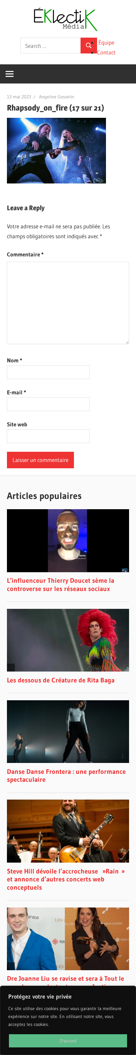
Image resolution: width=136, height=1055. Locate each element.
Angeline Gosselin (56, 97)
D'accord (68, 1041)
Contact (106, 52)
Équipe (106, 42)
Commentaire (25, 254)
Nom (14, 360)
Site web (17, 424)
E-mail (16, 392)
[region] (68, 1020)
